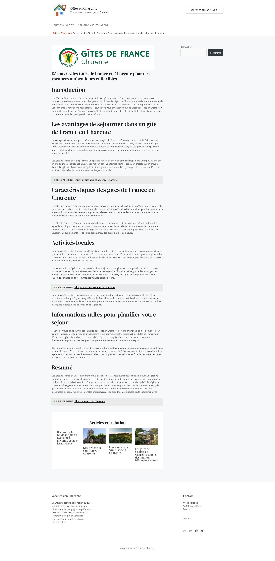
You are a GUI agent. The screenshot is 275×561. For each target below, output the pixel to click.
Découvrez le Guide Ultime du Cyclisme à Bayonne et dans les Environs (67, 437)
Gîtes (55, 33)
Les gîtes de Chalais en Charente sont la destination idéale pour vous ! (146, 454)
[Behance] (190, 531)
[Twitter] (202, 531)
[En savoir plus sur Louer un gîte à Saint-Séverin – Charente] (120, 435)
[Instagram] (184, 531)
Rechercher (185, 46)
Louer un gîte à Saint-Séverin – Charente (118, 450)
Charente (65, 33)
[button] (204, 10)
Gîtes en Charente (83, 8)
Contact (186, 518)
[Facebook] (196, 531)
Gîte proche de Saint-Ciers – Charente (92, 450)
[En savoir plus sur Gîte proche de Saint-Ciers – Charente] (94, 436)
